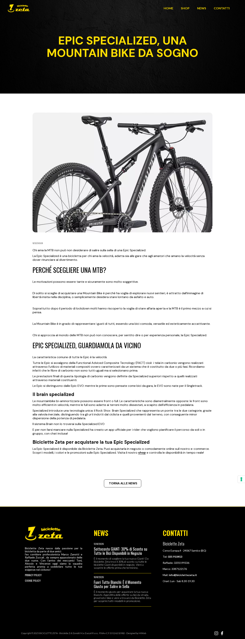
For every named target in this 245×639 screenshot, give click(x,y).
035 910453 (175, 556)
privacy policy (33, 575)
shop (142, 453)
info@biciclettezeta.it (183, 575)
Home (168, 8)
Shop (185, 8)
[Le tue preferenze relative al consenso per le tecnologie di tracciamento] (241, 479)
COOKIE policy (33, 580)
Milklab (142, 633)
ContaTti (222, 8)
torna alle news (123, 483)
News (201, 8)
